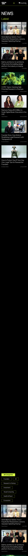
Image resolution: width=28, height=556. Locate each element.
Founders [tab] (6, 479)
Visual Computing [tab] (9, 492)
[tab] (7, 500)
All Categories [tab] (8, 474)
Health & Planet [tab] (8, 496)
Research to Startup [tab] (10, 483)
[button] (14, 3)
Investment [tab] (7, 487)
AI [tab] (15, 479)
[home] (5, 3)
